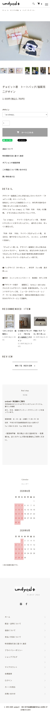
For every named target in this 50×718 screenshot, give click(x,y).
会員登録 (8, 674)
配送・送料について (13, 624)
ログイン (8, 680)
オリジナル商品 (14, 10)
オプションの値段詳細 (11, 163)
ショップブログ (11, 657)
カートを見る (10, 687)
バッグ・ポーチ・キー (28, 10)
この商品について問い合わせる (14, 170)
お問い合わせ (10, 694)
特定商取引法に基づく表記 (12, 156)
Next (47, 41)
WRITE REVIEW (23, 366)
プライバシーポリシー (14, 650)
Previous (2, 41)
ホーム (4, 10)
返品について (7, 149)
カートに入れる (27, 132)
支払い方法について (13, 637)
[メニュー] (46, 3)
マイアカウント (11, 667)
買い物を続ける (8, 177)
